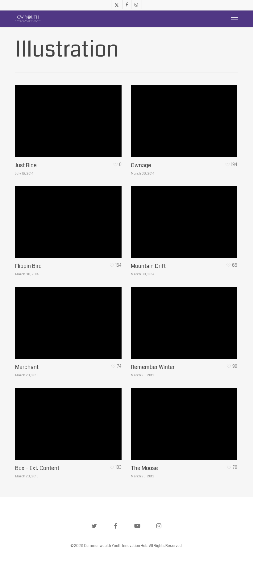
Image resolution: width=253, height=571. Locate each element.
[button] (234, 19)
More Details (70, 116)
